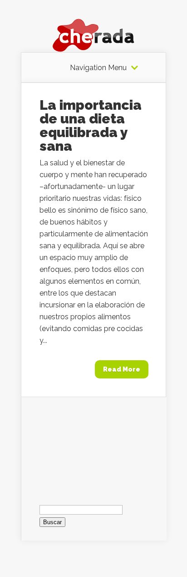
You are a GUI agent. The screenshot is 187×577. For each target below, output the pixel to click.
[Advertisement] (93, 442)
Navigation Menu (98, 67)
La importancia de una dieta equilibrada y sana (90, 125)
